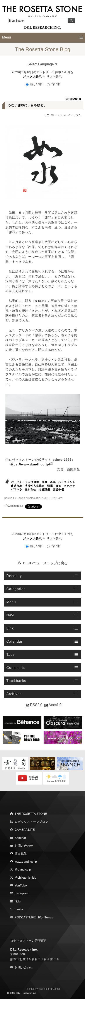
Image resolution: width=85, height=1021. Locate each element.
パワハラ (16, 489)
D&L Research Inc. (24, 949)
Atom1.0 (54, 705)
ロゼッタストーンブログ (31, 821)
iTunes (48, 917)
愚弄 (53, 482)
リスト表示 (54, 76)
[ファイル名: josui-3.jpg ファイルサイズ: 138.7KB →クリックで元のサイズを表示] (42, 162)
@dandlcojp (23, 869)
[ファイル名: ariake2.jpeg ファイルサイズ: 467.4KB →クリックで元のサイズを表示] (42, 419)
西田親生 (21, 853)
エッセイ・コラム (70, 115)
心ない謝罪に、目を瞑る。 (27, 105)
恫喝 (50, 485)
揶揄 (58, 485)
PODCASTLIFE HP (28, 917)
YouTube (21, 885)
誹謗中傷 (58, 489)
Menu (6, 37)
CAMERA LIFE (25, 829)
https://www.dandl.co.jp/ (29, 464)
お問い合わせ (24, 845)
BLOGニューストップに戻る (45, 563)
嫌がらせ (30, 489)
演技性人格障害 (35, 485)
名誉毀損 (44, 489)
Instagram (22, 893)
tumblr (19, 909)
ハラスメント (66, 482)
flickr (18, 901)
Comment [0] (15, 505)
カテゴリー (50, 115)
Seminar (20, 837)
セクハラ (69, 485)
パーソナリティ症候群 (25, 482)
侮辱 (45, 482)
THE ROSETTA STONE (31, 813)
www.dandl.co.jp (26, 861)
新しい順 (36, 84)
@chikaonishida (25, 877)
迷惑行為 (16, 485)
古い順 (55, 84)
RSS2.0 (35, 705)
